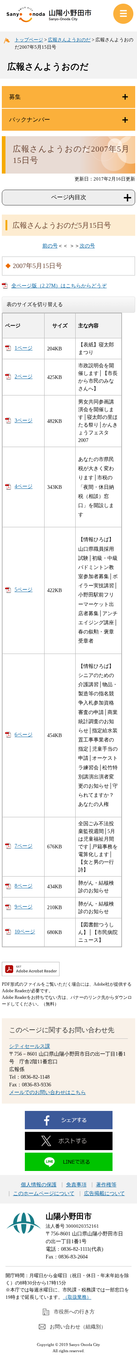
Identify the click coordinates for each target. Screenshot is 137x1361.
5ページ (24, 589)
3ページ (24, 420)
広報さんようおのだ (69, 39)
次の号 (87, 246)
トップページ (29, 39)
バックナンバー (29, 119)
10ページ (25, 931)
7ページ (24, 846)
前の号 (50, 246)
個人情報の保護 (39, 1184)
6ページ (24, 734)
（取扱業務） (77, 1297)
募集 (15, 97)
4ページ (24, 486)
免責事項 (76, 1184)
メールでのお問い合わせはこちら (47, 1092)
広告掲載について (104, 1193)
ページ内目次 (68, 197)
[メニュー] (123, 14)
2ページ (24, 376)
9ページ (24, 907)
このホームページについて (44, 1193)
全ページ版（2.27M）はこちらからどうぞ (59, 286)
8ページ (24, 886)
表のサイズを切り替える (35, 304)
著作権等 (106, 1184)
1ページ (24, 348)
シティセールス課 (29, 1046)
